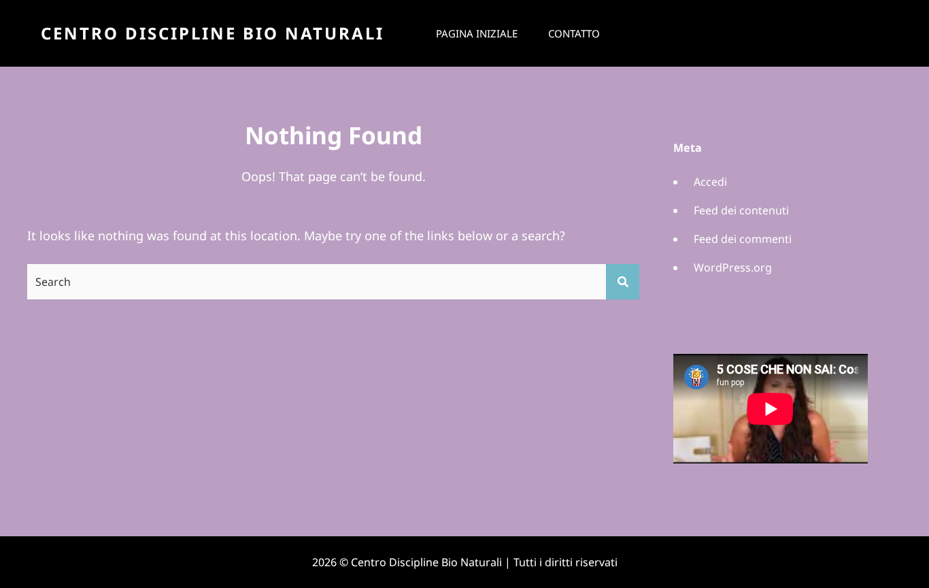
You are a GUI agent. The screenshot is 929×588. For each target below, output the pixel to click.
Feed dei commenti (743, 238)
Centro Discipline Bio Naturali (212, 33)
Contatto (574, 33)
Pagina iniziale (477, 33)
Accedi (710, 181)
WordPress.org (733, 267)
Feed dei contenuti (741, 210)
